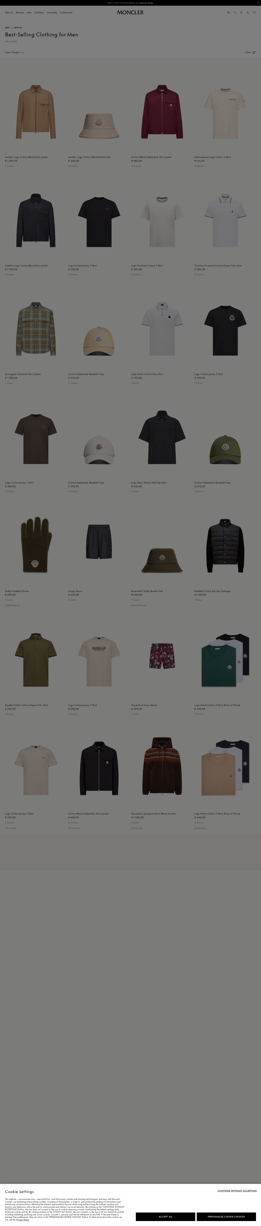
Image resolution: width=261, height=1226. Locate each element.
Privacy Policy (22, 1220)
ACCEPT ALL (165, 1216)
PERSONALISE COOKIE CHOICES (226, 1216)
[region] (130, 1205)
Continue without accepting (237, 1190)
